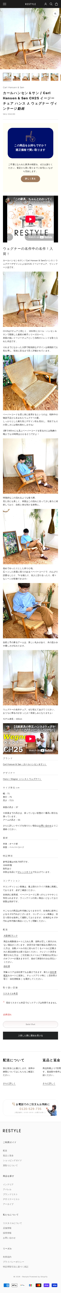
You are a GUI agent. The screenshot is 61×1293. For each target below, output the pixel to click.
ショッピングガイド (12, 1160)
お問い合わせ (45, 825)
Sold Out (30, 1024)
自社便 (7, 966)
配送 (5, 1150)
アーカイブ (8, 1204)
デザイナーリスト (11, 1199)
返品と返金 (8, 1155)
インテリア (8, 1184)
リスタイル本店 (10, 993)
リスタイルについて (12, 1223)
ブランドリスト (10, 1194)
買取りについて (10, 1165)
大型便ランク (11, 935)
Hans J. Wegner (21, 779)
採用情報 (7, 1233)
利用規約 (7, 1257)
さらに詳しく (9, 1083)
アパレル (7, 1189)
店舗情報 (7, 1228)
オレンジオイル (25, 872)
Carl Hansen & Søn (13, 87)
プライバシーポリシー (13, 1261)
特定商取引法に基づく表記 (15, 1266)
